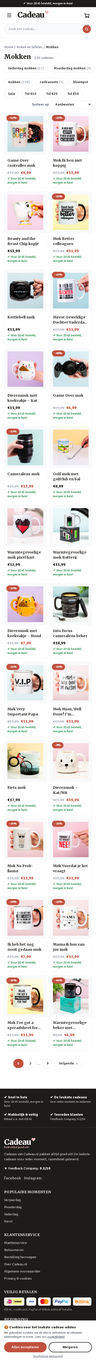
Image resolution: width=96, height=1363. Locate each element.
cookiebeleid (56, 1337)
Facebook (12, 1178)
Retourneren (14, 1250)
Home (8, 47)
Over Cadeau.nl (15, 1264)
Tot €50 (73, 94)
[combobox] (48, 29)
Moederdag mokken (72, 68)
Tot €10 (30, 94)
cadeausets (51, 82)
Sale (11, 94)
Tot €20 (52, 94)
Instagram (33, 1178)
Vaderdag (11, 1214)
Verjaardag (12, 1200)
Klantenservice (15, 1243)
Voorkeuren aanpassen (48, 1356)
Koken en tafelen (29, 47)
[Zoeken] (87, 29)
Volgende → (68, 1063)
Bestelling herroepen (20, 1257)
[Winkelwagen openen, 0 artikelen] (87, 15)
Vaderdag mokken (26, 68)
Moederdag (13, 1207)
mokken (19, 82)
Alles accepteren (25, 1347)
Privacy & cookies (18, 1278)
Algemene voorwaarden (22, 1271)
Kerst (8, 1221)
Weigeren (70, 1347)
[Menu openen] (9, 15)
